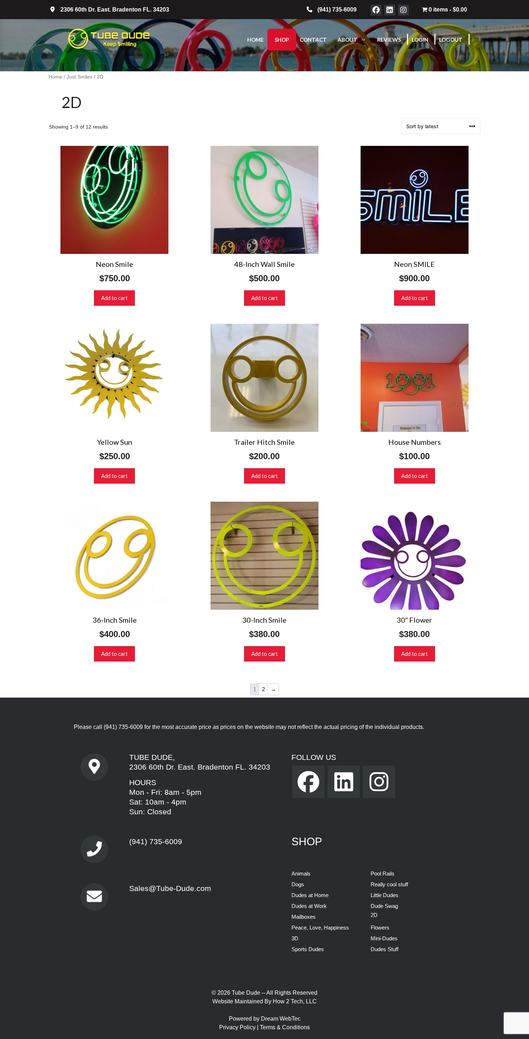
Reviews (389, 39)
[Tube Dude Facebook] (376, 10)
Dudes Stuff (384, 949)
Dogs (297, 884)
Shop (282, 39)
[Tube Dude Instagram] (403, 10)
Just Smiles (79, 77)
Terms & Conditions (285, 1027)
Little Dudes (384, 895)
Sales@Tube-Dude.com (170, 888)
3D (294, 938)
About (347, 39)
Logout (450, 39)
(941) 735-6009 (123, 727)
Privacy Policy (238, 1027)
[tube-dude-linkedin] (389, 10)
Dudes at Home (310, 895)
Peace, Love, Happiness (320, 927)
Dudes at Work (309, 906)
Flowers (380, 927)
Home (255, 39)
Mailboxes (303, 917)
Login (420, 39)
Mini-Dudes (384, 938)
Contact (313, 39)
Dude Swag (384, 906)
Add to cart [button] (114, 298)
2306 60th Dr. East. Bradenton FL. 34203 (199, 767)
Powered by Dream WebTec (264, 1019)
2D (374, 915)
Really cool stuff (389, 884)
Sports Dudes (307, 949)
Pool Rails (382, 873)
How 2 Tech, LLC (295, 1001)
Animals (301, 873)
